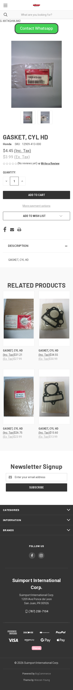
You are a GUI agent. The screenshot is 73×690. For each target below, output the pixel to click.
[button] (36, 28)
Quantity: (9, 172)
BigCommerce (43, 673)
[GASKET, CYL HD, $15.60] (54, 397)
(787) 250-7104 (38, 611)
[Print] (19, 229)
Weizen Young (42, 680)
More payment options (36, 205)
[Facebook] (5, 229)
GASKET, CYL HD (13, 350)
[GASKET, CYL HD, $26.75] (19, 397)
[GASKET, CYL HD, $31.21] (19, 318)
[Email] (12, 229)
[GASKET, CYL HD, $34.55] (54, 318)
